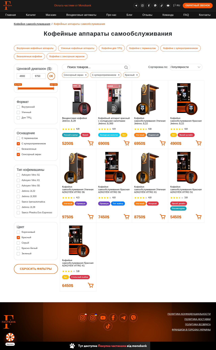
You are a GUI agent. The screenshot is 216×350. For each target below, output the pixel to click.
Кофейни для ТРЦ (112, 48)
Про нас (111, 14)
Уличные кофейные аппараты (77, 48)
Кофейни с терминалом (142, 48)
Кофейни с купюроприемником (180, 48)
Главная (10, 14)
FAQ (186, 14)
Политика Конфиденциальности (189, 314)
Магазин (51, 14)
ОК (51, 76)
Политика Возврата (198, 324)
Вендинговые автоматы (81, 14)
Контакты (205, 14)
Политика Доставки (197, 319)
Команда (168, 14)
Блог (129, 14)
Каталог (31, 14)
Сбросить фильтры (36, 268)
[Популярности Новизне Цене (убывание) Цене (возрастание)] (185, 67)
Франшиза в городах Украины (191, 329)
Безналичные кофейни (29, 56)
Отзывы (147, 14)
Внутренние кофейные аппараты (35, 48)
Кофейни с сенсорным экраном (67, 56)
